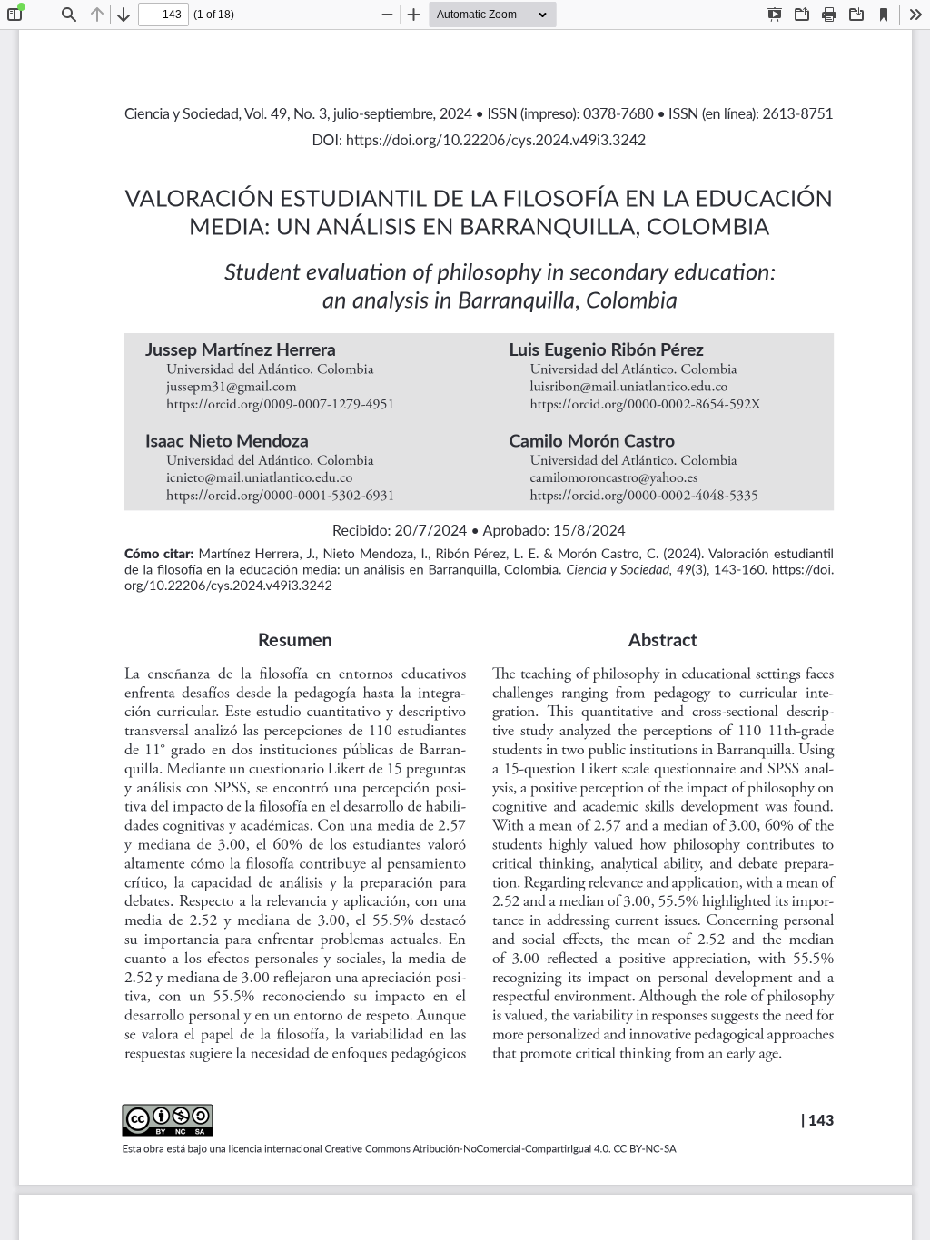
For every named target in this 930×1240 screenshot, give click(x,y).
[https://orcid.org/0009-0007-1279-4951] (280, 404)
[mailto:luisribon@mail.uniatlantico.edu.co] (628, 387)
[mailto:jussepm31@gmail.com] (231, 387)
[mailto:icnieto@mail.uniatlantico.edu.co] (259, 477)
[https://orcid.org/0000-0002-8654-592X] (644, 404)
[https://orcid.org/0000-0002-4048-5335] (643, 496)
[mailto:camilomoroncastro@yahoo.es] (613, 477)
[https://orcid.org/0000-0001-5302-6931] (280, 496)
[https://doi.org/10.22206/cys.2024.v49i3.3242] (802, 568)
